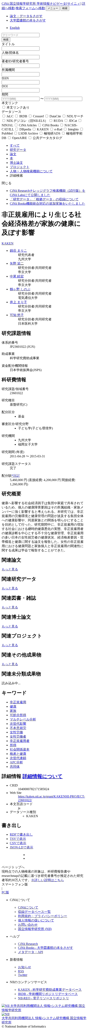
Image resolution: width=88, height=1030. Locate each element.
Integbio (73, 129)
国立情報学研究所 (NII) (35, 929)
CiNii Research (28, 944)
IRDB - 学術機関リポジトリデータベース (48, 994)
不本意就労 (18, 728)
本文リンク (10, 103)
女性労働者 (18, 736)
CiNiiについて (28, 907)
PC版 (5, 892)
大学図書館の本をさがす (28, 20)
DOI (5, 86)
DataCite (55, 116)
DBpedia (25, 129)
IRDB (23, 116)
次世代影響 (18, 723)
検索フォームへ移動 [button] (30, 8)
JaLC (10, 116)
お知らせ (24, 967)
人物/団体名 (10, 52)
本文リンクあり (17, 107)
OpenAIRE (19, 138)
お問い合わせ (28, 924)
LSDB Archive (28, 133)
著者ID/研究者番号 (15, 61)
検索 (65, 8)
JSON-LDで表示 (21, 847)
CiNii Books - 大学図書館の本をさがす (45, 947)
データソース (11, 111)
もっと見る (10, 569)
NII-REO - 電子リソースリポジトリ (43, 998)
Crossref (38, 116)
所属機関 (8, 70)
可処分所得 (18, 715)
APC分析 (16, 762)
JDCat (73, 120)
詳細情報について (43, 776)
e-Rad (58, 129)
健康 (13, 706)
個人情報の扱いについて (36, 920)
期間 (5, 94)
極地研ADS (52, 133)
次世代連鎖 (18, 758)
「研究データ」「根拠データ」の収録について (44, 199)
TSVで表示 (18, 838)
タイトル (8, 44)
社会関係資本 (19, 749)
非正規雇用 (18, 702)
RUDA (58, 120)
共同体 (15, 766)
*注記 (15, 475)
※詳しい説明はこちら (47, 880)
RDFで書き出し (21, 834)
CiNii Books (51, 125)
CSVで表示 (18, 843)
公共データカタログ (47, 138)
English (15, 27)
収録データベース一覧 (34, 911)
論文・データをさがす (26, 16)
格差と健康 (18, 753)
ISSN (5, 78)
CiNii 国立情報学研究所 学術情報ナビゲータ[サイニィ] (41, 3)
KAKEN (43, 129)
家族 (13, 710)
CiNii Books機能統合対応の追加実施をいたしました (47, 203)
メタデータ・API (30, 952)
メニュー (52, 8)
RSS (21, 971)
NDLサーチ (74, 116)
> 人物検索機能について (35, 171)
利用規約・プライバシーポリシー (42, 916)
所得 (13, 745)
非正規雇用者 (19, 741)
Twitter (22, 975)
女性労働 (16, 732)
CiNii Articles (27, 125)
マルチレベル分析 (23, 719)
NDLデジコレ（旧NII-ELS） (27, 120)
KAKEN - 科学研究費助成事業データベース (50, 989)
